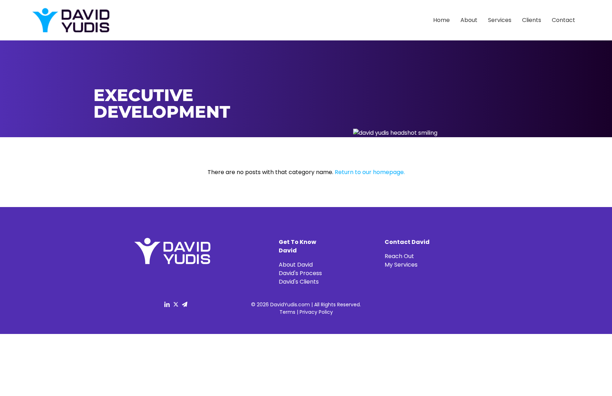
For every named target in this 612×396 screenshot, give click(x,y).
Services (499, 20)
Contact (563, 20)
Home (441, 20)
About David (296, 265)
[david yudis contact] (184, 308)
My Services (401, 265)
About (468, 20)
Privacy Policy (316, 312)
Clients (531, 20)
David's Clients (299, 282)
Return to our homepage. (370, 172)
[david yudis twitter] (175, 308)
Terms (287, 312)
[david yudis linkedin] (167, 308)
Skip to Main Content (5, 10)
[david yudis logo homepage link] (70, 20)
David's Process (300, 273)
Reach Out (399, 256)
